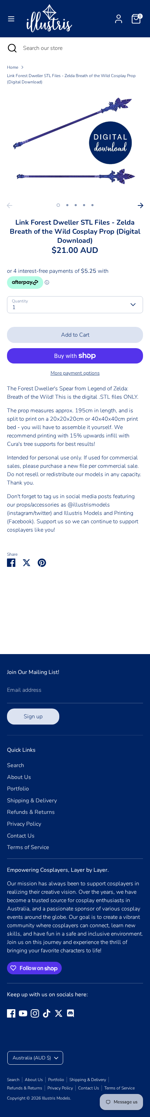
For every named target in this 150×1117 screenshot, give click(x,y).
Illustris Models (56, 1098)
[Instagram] (35, 1013)
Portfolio (18, 789)
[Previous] (9, 205)
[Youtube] (23, 1013)
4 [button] (84, 205)
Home (12, 67)
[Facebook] (11, 1013)
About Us (19, 777)
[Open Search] (11, 48)
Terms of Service (28, 847)
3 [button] (76, 205)
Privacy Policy (24, 824)
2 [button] (67, 205)
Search (15, 765)
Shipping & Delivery (32, 800)
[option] (75, 144)
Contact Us (21, 836)
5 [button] (92, 205)
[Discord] (70, 1013)
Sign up (33, 716)
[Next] (140, 205)
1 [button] (58, 205)
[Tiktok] (47, 1013)
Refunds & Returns (31, 812)
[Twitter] (58, 1013)
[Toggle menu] (11, 19)
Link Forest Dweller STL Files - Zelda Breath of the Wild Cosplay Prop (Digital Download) (71, 79)
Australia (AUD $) (32, 1058)
